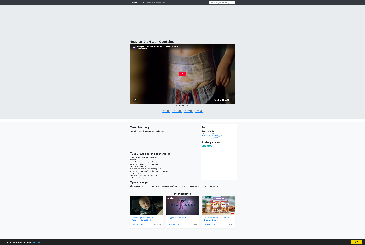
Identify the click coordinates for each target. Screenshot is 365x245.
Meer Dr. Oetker (211, 224)
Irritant (188, 111)
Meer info (36, 242)
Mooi (198, 111)
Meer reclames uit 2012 (210, 138)
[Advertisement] (182, 25)
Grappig (177, 111)
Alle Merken (160, 3)
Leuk (166, 111)
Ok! (356, 242)
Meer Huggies (138, 224)
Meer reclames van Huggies (212, 136)
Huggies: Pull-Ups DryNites (177, 218)
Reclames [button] (150, 3)
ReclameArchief (137, 3)
